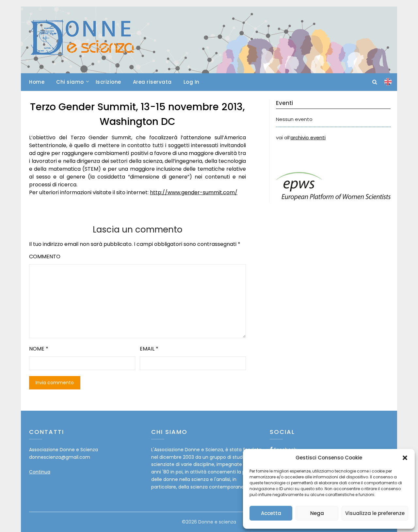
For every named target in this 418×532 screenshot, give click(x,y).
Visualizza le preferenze (375, 513)
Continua (39, 472)
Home (36, 81)
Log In (192, 81)
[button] (405, 458)
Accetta (271, 513)
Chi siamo (70, 81)
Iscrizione (108, 81)
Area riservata (152, 81)
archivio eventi (308, 137)
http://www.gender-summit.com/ (193, 192)
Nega (317, 513)
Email (149, 348)
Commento (44, 256)
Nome (38, 348)
